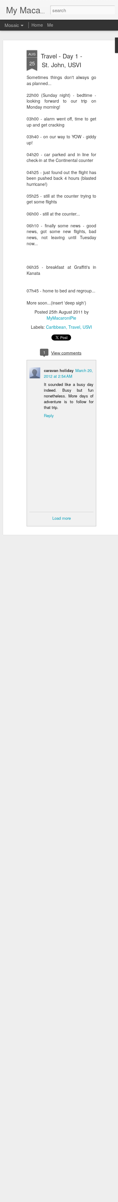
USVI (87, 327)
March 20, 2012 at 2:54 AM (68, 373)
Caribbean (56, 327)
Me (50, 25)
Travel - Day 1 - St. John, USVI (61, 60)
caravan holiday (59, 370)
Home (37, 25)
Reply (49, 415)
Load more (61, 518)
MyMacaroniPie (61, 318)
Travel (74, 327)
